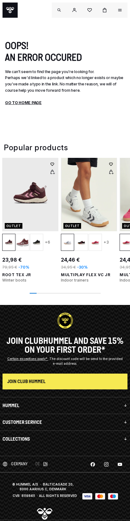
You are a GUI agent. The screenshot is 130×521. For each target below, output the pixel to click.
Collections (16, 439)
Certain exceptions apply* (27, 359)
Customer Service (22, 422)
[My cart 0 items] (104, 10)
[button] (74, 10)
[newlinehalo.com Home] (10, 10)
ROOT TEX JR (16, 274)
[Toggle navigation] (59, 10)
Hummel (11, 405)
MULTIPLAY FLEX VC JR (85, 274)
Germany (19, 464)
